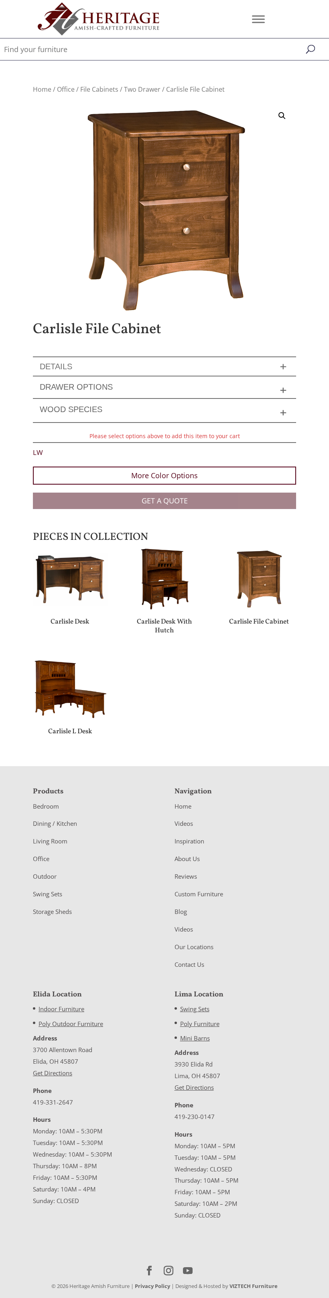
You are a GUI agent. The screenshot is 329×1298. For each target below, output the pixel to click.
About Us (187, 859)
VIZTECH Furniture (253, 1286)
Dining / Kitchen (55, 823)
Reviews (186, 876)
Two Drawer (142, 89)
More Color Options (164, 475)
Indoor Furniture (61, 1009)
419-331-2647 (53, 1102)
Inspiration (189, 841)
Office (66, 89)
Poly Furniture (199, 1024)
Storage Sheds (52, 912)
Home (42, 89)
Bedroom (46, 806)
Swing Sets (47, 894)
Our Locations (194, 947)
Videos (184, 823)
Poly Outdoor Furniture (71, 1024)
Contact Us (189, 964)
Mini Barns (195, 1038)
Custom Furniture (199, 894)
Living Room (50, 841)
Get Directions (52, 1073)
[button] (282, 116)
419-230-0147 (195, 1117)
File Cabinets (99, 89)
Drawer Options (76, 386)
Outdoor (45, 876)
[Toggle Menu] (258, 19)
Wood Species (71, 409)
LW (38, 452)
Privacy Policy (152, 1286)
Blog (181, 912)
